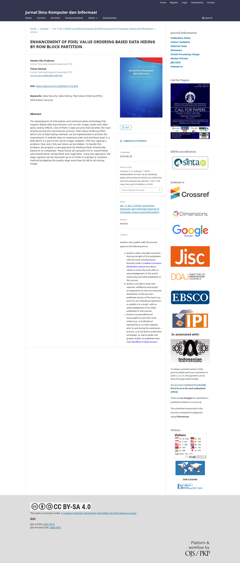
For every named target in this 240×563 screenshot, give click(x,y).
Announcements (74, 17)
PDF (127, 127)
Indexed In (177, 66)
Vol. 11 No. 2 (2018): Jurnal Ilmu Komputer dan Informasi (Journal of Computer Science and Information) (103, 28)
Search (208, 17)
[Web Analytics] (185, 488)
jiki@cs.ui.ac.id (177, 375)
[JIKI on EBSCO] (190, 303)
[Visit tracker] (190, 468)
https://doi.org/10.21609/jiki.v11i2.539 (57, 86)
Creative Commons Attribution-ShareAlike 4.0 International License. (100, 513)
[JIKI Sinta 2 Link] (190, 163)
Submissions (110, 17)
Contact (211, 2)
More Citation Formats (133, 190)
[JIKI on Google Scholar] (190, 237)
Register (174, 2)
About (92, 17)
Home (28, 17)
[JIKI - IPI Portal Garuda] (190, 328)
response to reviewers (135, 140)
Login (184, 2)
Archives (55, 17)
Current (41, 17)
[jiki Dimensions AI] (190, 218)
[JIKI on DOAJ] (190, 281)
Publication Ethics (181, 38)
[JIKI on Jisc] (190, 266)
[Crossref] (190, 199)
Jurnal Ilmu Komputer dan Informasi (61, 12)
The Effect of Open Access (143, 342)
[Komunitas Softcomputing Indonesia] (190, 363)
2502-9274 (49, 524)
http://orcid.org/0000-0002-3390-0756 (46, 75)
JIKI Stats (198, 488)
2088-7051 (55, 527)
